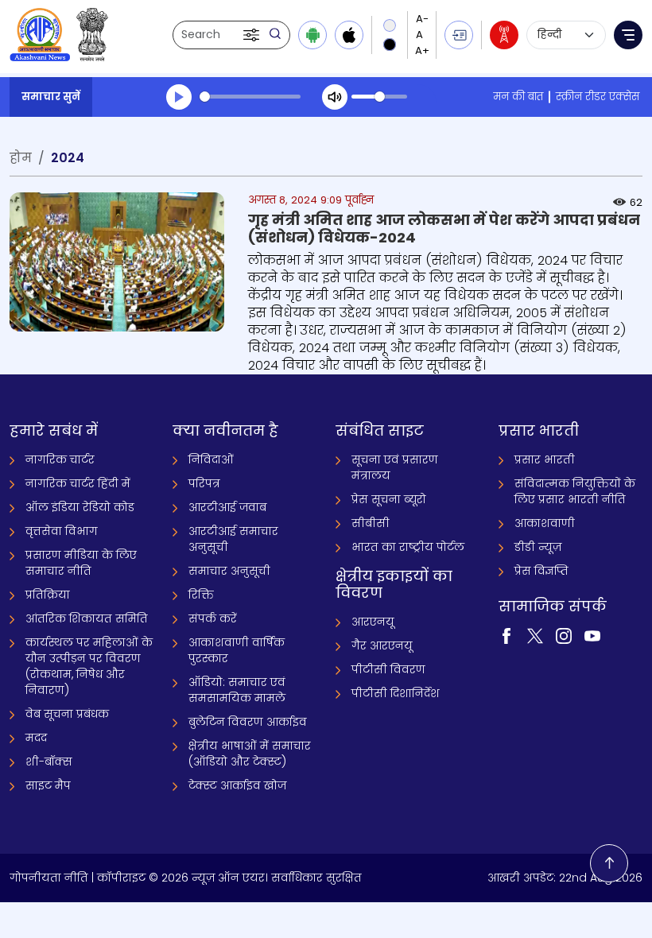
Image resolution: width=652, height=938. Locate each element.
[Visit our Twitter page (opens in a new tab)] (535, 634)
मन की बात (518, 96)
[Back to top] (609, 863)
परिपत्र (204, 483)
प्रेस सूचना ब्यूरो (388, 499)
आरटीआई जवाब (227, 507)
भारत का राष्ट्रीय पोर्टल (407, 547)
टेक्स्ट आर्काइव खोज (237, 785)
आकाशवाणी (544, 523)
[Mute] (334, 97)
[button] (252, 35)
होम (21, 158)
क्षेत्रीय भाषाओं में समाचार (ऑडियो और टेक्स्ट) (249, 753)
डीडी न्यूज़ (537, 547)
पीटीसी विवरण (388, 669)
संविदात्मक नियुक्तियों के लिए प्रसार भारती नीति (574, 491)
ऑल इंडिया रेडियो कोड (79, 507)
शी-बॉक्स (48, 761)
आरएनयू (372, 622)
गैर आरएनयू (382, 645)
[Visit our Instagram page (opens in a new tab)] (564, 634)
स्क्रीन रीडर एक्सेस (597, 96)
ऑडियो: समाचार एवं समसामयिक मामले (236, 690)
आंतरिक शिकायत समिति (86, 618)
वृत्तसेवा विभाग (61, 531)
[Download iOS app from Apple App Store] (349, 35)
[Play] (179, 97)
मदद (36, 738)
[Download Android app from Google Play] (312, 35)
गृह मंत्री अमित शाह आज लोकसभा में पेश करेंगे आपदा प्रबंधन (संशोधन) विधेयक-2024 (444, 228)
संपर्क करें (212, 618)
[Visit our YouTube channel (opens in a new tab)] (592, 634)
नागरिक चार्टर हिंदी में (77, 483)
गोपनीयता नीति (49, 878)
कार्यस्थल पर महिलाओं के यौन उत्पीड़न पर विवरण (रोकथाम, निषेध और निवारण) (89, 666)
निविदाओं (211, 459)
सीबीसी (370, 523)
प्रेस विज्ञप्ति (541, 571)
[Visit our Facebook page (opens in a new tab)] (506, 634)
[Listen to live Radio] (504, 35)
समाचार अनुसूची (229, 571)
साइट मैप (48, 785)
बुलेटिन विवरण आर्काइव (247, 722)
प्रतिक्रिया (47, 595)
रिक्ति (201, 595)
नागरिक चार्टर (60, 459)
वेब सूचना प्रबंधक (67, 714)
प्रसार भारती (544, 459)
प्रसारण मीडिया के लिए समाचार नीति (81, 563)
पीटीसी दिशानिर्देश (395, 693)
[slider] (250, 96)
